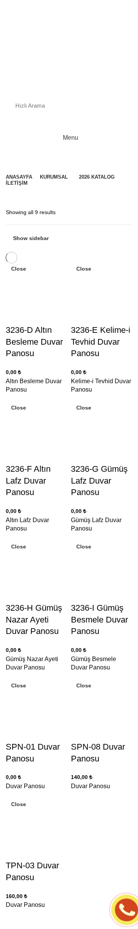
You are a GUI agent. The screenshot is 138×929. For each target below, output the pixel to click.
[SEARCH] (118, 105)
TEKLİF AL (30, 122)
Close (18, 268)
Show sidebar (31, 238)
